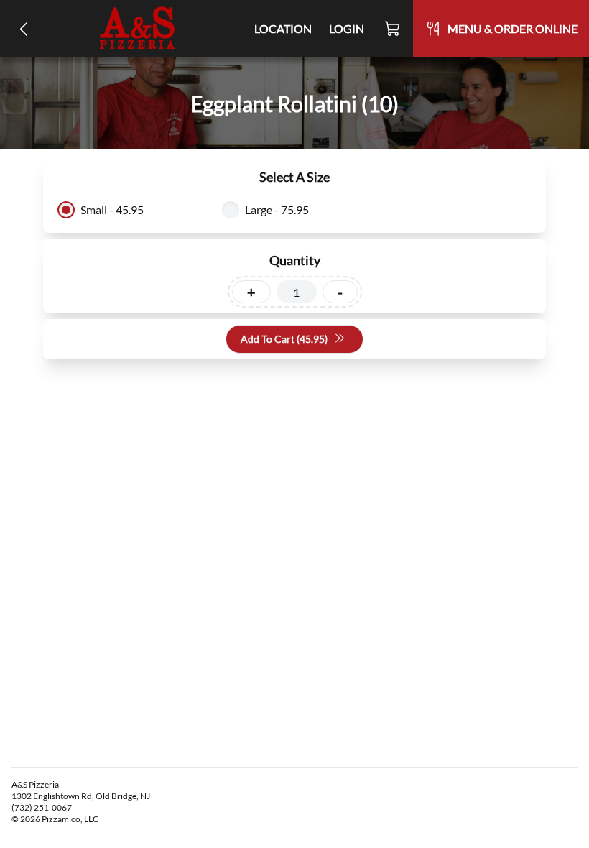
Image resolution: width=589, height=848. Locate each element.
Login (346, 28)
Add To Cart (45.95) (284, 339)
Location (283, 28)
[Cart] (393, 28)
